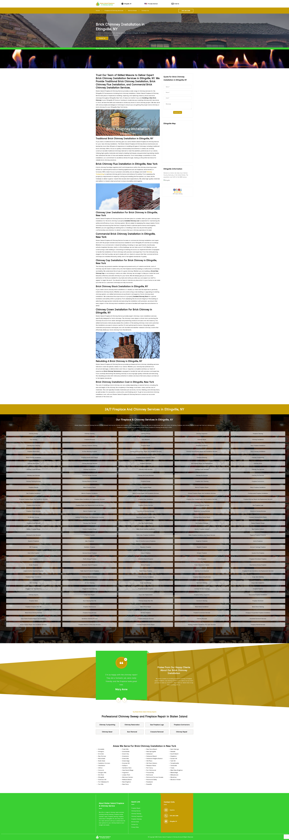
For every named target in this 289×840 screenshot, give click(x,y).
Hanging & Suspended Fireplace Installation (258, 612)
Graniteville (125, 751)
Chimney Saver (258, 463)
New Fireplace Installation (258, 445)
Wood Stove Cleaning (258, 606)
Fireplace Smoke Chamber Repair (145, 457)
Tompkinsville (174, 763)
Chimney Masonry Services (89, 481)
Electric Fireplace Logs (89, 511)
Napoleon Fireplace (145, 547)
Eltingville (101, 777)
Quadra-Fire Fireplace (258, 553)
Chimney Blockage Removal (89, 463)
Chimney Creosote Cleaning (89, 445)
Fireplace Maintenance (89, 606)
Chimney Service (145, 433)
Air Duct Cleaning (89, 583)
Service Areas (132, 10)
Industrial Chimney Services (258, 511)
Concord (101, 770)
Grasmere (125, 756)
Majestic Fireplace (202, 547)
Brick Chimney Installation (258, 451)
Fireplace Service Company (145, 589)
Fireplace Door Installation (145, 499)
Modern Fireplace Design (33, 529)
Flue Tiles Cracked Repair (146, 523)
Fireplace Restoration (33, 451)
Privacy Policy (135, 827)
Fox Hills (100, 784)
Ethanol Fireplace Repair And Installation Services (202, 493)
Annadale (101, 749)
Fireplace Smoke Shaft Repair (89, 457)
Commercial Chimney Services (145, 511)
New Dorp (125, 784)
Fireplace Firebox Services (145, 505)
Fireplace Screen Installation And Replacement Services (257, 571)
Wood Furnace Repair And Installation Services (146, 493)
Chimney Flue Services (258, 469)
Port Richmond (151, 770)
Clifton (100, 768)
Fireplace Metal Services (33, 505)
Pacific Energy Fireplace (89, 559)
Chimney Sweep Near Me (146, 601)
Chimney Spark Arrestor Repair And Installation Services (146, 451)
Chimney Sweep (33, 433)
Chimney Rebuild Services (89, 577)
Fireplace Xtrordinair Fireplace (257, 559)
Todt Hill (172, 761)
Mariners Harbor (127, 777)
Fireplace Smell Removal (33, 523)
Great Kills (125, 758)
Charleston (101, 765)
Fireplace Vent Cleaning (201, 481)
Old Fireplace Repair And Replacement (202, 463)
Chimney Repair (201, 439)
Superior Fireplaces (33, 541)
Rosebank (149, 782)
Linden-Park (126, 775)
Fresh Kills (125, 749)
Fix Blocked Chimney (33, 517)
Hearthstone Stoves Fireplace (258, 565)
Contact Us (145, 10)
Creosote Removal (89, 439)
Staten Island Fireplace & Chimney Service (170, 837)
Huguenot (125, 772)
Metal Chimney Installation (33, 457)
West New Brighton (176, 770)
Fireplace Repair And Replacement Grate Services (89, 505)
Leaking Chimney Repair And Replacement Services (89, 517)
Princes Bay (150, 772)
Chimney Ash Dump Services (146, 475)
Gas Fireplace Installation (33, 493)
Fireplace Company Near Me (33, 606)
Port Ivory (149, 768)
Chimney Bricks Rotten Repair (201, 517)
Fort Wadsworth (103, 782)
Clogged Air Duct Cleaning (89, 589)
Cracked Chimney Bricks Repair (258, 517)
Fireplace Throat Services (33, 511)
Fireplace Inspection (145, 463)
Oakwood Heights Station (154, 758)
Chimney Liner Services (33, 475)
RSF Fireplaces (33, 547)
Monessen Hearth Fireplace (89, 565)
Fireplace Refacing (202, 457)
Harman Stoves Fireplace (90, 553)
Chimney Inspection (201, 433)
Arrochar (101, 754)
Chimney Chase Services (145, 469)
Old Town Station (151, 763)
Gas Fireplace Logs (258, 505)
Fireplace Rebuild (33, 487)
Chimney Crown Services (33, 469)
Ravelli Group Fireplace (145, 571)
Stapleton (173, 756)
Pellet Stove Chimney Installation (146, 529)
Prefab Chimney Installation (146, 577)
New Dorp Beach (151, 749)
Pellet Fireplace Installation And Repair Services (202, 535)
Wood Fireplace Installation (258, 487)
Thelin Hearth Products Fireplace (89, 571)
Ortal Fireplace (202, 559)
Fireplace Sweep (145, 481)
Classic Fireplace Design (258, 523)
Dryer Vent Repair (90, 594)
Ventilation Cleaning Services (89, 618)
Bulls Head (101, 761)
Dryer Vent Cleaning (257, 577)
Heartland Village (127, 770)
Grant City (125, 754)
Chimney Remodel (202, 618)
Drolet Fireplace (33, 565)
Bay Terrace (102, 756)
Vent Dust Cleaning (202, 583)
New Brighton (126, 782)
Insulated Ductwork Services (258, 618)
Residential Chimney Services (202, 511)
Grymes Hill (126, 763)
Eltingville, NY (173, 821)
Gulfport (125, 765)
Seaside (172, 751)
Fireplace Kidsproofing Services (202, 577)
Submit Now (177, 112)
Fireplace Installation (202, 445)
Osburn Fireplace (146, 553)
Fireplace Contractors (258, 481)
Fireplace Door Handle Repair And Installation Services (202, 499)
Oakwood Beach (151, 756)
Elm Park (101, 775)
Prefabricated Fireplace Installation (258, 493)
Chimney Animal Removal (202, 571)
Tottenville (173, 765)
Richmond (149, 775)
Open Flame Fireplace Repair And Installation (33, 618)
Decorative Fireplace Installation (258, 594)
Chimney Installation (258, 439)
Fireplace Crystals (90, 535)
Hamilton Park (126, 768)
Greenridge (125, 761)
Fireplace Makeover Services (146, 618)
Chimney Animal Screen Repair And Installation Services (201, 451)
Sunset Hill (173, 758)
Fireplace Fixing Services (89, 612)
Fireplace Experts (258, 589)
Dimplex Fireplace (202, 553)
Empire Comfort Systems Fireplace (33, 571)
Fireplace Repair (145, 445)
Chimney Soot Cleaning (33, 445)
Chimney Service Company (201, 589)
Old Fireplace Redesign (201, 523)
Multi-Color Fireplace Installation (146, 535)
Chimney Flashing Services (33, 481)
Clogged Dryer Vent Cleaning (33, 589)
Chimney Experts (33, 594)
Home (98, 10)
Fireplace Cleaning (258, 433)
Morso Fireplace (145, 565)
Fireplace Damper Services (201, 505)
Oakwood (149, 754)
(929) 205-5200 (186, 10)
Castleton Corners (104, 763)
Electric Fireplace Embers (202, 529)
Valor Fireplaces (89, 541)
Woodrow (173, 777)
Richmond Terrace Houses (154, 777)
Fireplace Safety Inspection (202, 594)
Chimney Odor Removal (89, 523)
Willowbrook (174, 775)
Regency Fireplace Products (258, 535)
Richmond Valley (151, 779)
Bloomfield (101, 758)
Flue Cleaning (33, 439)
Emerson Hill (102, 779)
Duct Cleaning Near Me (89, 601)
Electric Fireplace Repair (202, 487)
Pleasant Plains (151, 765)
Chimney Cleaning (89, 433)
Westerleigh (174, 772)
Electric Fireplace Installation (90, 493)
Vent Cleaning (33, 583)
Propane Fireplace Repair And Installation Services (33, 499)
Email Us (176, 3)
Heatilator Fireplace (89, 547)
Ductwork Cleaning (202, 601)
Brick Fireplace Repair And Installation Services (33, 624)
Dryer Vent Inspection (258, 583)
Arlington (101, 751)
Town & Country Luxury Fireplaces (145, 541)
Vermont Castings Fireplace (258, 547)
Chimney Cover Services (202, 469)
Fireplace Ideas (33, 601)
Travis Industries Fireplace (201, 565)
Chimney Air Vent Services (33, 535)
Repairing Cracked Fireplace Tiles (145, 517)
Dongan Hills (102, 772)
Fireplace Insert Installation (33, 577)
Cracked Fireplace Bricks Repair (146, 624)
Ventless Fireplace (146, 612)
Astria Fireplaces (258, 541)
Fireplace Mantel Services (258, 624)
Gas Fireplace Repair (145, 487)
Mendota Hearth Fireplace (145, 559)
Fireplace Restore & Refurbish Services (90, 624)
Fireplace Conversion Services (202, 612)
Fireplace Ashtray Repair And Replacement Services (258, 499)
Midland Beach (127, 779)
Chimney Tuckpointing (258, 457)
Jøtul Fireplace (33, 559)
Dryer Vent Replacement (146, 594)
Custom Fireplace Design (90, 529)
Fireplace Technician (257, 601)
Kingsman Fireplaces (201, 541)
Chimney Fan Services (258, 475)
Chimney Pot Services (202, 475)
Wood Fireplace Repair (89, 487)
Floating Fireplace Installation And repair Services (202, 624)
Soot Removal (145, 439)
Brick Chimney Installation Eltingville (110, 48)
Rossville (149, 784)
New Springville (151, 751)
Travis (172, 768)
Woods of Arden (175, 779)
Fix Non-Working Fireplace (89, 451)
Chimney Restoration (33, 463)
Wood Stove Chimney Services (33, 612)
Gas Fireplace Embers (258, 529)
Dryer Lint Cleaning (145, 583)
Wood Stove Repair (145, 606)
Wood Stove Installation (201, 606)
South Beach (174, 754)
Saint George (174, 749)
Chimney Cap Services (89, 469)
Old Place (149, 761)
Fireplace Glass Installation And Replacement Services (90, 499)
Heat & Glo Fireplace (33, 553)
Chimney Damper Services (89, 475)
